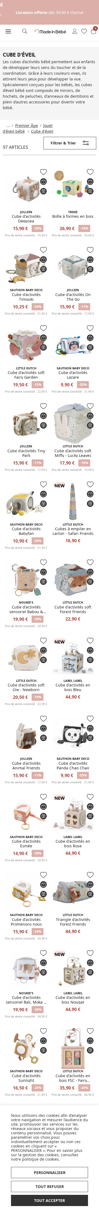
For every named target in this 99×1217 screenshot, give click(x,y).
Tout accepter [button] (49, 1200)
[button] (8, 31)
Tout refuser (49, 1186)
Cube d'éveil (42, 131)
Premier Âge (26, 125)
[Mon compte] (75, 31)
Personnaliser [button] (49, 1172)
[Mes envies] (84, 31)
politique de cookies (40, 1159)
